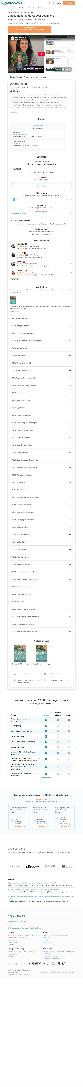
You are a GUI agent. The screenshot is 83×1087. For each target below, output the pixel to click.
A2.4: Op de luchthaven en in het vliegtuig (27, 341)
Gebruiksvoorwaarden (60, 972)
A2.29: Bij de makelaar (20, 527)
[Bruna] (47, 963)
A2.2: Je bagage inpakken (21, 326)
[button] (50, 3)
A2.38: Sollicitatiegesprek (21, 594)
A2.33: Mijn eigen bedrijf (20, 557)
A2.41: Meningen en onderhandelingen (25, 617)
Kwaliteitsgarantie (13, 942)
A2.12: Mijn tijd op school (21, 400)
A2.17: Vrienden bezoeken (21, 438)
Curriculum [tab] (43, 77)
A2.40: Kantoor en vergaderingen (23, 609)
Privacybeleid (71, 972)
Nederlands (22, 8)
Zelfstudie (45, 940)
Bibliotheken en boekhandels (51, 959)
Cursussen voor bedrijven (50, 956)
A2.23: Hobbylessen (19, 482)
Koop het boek (14, 312)
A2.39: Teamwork (18, 602)
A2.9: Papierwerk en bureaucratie (24, 378)
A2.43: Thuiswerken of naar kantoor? (25, 632)
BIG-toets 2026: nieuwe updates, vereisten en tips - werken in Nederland (33, 890)
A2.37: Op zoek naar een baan (22, 587)
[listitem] (38, 134)
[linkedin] (8, 924)
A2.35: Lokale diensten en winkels (24, 572)
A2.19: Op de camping (20, 453)
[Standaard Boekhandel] (63, 963)
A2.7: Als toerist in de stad (21, 363)
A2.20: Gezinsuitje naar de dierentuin (25, 460)
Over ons (10, 957)
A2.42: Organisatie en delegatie (23, 624)
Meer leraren (15, 280)
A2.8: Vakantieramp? (19, 370)
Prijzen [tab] (26, 77)
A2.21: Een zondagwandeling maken (25, 467)
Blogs (50, 972)
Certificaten (11, 945)
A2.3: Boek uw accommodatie (22, 333)
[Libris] (58, 963)
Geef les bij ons (35, 928)
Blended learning (47, 942)
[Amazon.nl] (36, 963)
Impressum (44, 972)
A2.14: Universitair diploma (21, 415)
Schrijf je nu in (69, 3)
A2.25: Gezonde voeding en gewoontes (25, 497)
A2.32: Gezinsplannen (19, 549)
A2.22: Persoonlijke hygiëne (22, 475)
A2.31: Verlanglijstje (19, 542)
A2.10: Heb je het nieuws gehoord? (24, 385)
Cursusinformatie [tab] (16, 77)
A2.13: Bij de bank (18, 408)
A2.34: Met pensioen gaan (21, 564)
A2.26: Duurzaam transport (21, 505)
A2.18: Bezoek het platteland (22, 445)
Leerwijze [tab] (34, 77)
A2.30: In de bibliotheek (20, 534)
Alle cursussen (12, 8)
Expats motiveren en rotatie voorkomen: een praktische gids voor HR (32, 883)
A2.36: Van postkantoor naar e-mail (24, 579)
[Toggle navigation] (78, 3)
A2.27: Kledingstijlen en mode (22, 512)
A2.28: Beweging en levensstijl (23, 520)
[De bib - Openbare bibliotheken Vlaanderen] (53, 963)
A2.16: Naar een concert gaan (22, 430)
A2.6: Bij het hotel (18, 356)
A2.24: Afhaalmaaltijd (19, 490)
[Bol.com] (43, 963)
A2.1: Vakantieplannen (20, 318)
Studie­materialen (12, 954)
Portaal (57, 3)
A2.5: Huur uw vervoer (20, 348)
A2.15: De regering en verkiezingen (24, 423)
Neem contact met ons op (19, 928)
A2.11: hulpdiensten (19, 393)
